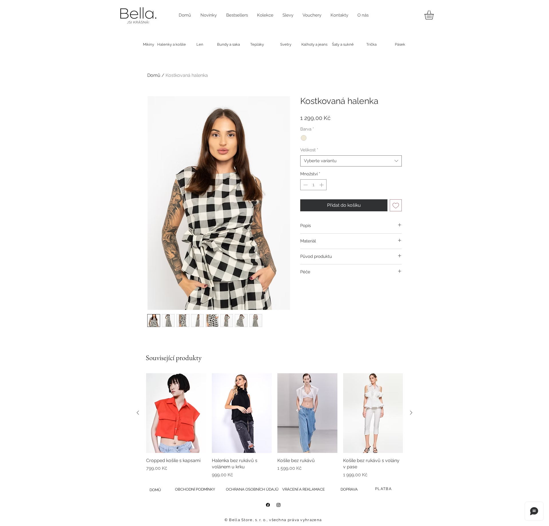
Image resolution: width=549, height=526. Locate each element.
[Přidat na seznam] (396, 205)
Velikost (309, 149)
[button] (434, 15)
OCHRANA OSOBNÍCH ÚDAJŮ (252, 489)
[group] (274, 426)
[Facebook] (267, 504)
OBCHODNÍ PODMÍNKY (195, 489)
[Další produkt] (411, 412)
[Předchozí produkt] (137, 412)
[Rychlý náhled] (176, 413)
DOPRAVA (349, 489)
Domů (153, 75)
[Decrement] (305, 185)
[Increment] (322, 185)
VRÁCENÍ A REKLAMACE (303, 489)
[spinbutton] (313, 185)
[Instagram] (278, 504)
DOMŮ (155, 490)
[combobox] (351, 160)
